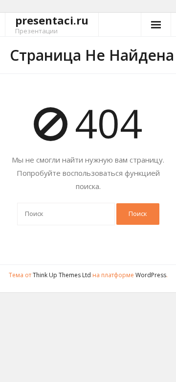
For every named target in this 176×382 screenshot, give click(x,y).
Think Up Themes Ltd (62, 275)
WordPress (150, 275)
